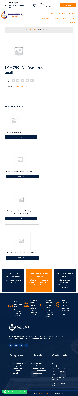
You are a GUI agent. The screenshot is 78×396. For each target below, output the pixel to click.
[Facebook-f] (11, 345)
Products (72, 13)
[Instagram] (26, 345)
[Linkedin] (21, 345)
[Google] (16, 345)
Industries (65, 18)
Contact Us (71, 23)
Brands (55, 18)
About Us (62, 13)
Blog (73, 18)
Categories (45, 18)
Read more (21, 137)
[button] (68, 5)
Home (53, 13)
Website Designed (45, 393)
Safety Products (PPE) (32, 29)
